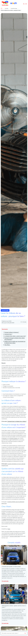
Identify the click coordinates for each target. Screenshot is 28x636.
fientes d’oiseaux (14, 438)
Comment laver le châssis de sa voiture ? (16, 421)
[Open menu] (26, 4)
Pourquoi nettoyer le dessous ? (11, 332)
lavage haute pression (8, 519)
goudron (5, 438)
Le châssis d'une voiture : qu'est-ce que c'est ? (15, 336)
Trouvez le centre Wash (14, 536)
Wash (9, 529)
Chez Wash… (7, 345)
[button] (24, 4)
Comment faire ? (8, 334)
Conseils (6, 8)
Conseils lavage (14, 8)
